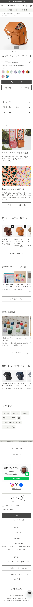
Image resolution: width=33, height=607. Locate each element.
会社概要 (15, 598)
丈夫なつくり (7, 102)
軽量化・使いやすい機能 (11, 107)
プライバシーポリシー (10, 505)
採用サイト (21, 598)
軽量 (19, 418)
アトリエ (5, 418)
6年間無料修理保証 (8, 422)
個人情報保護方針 (9, 600)
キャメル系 (6, 413)
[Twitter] (16, 485)
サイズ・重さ (7, 112)
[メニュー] (2, 6)
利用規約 (9, 598)
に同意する (13, 505)
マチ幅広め (25, 413)
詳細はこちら (28, 441)
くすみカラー (15, 413)
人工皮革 (12, 418)
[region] (16, 237)
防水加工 (18, 422)
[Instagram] (12, 485)
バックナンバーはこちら (17, 520)
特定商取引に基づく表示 (22, 600)
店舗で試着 (8, 88)
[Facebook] (21, 485)
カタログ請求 (8, 10)
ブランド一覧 (16, 579)
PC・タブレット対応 (9, 427)
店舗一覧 (24, 10)
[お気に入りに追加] (30, 62)
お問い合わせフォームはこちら (16, 549)
